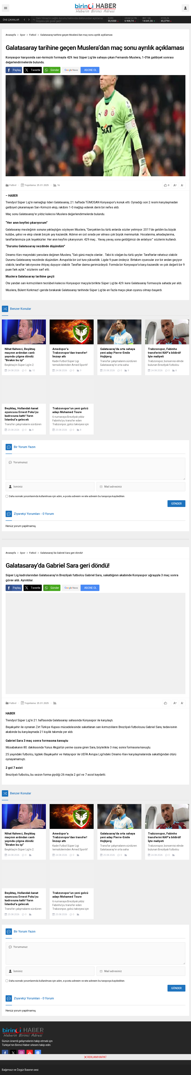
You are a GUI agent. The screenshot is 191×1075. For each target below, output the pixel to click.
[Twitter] (13, 1053)
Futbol (32, 34)
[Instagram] (21, 1053)
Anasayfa (11, 34)
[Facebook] (5, 1053)
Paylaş (17, 70)
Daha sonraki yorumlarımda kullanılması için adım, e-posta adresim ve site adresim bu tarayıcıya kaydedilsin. (67, 496)
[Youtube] (29, 1053)
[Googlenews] (38, 1053)
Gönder (55, 70)
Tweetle (35, 70)
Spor (22, 34)
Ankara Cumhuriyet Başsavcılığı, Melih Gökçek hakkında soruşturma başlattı (66, 19)
